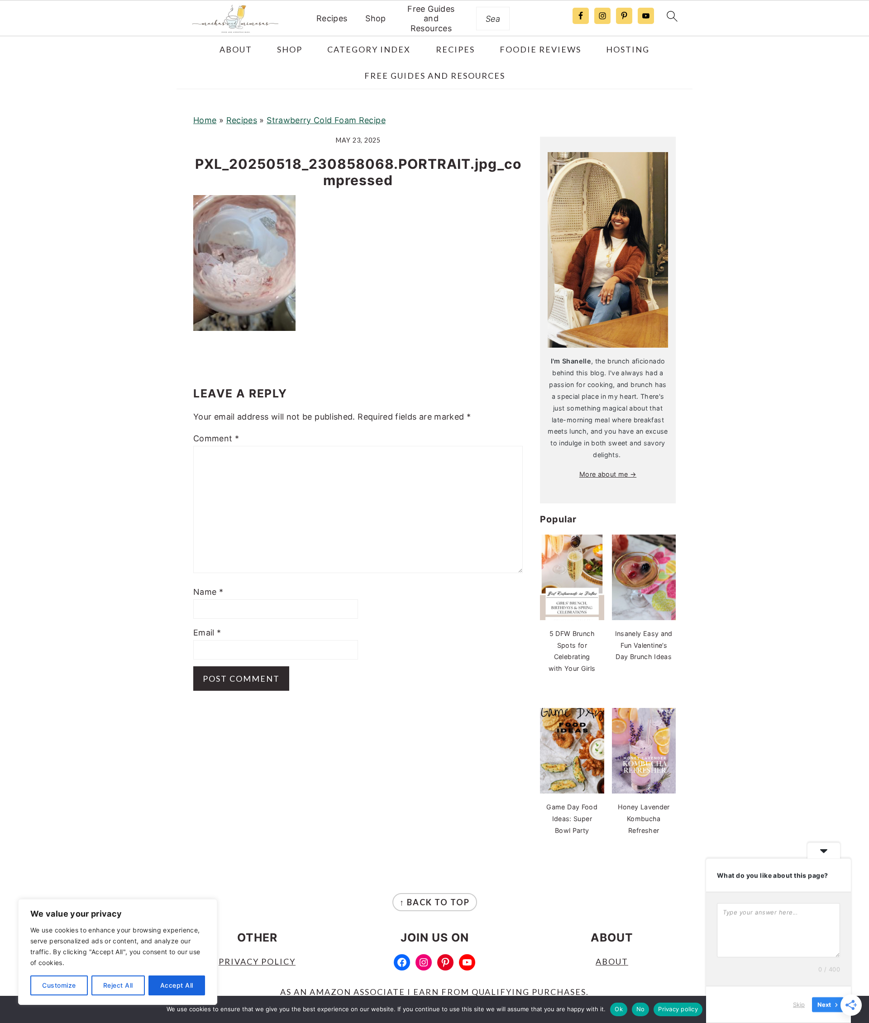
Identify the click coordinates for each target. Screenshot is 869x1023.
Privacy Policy (257, 961)
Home (204, 120)
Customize (59, 985)
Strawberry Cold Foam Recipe (326, 120)
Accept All (176, 985)
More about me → (607, 474)
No (640, 1009)
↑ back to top (435, 902)
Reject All (118, 985)
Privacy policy (678, 1009)
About (612, 961)
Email (207, 632)
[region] (117, 952)
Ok (619, 1009)
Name (208, 592)
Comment (216, 438)
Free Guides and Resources (430, 18)
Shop (375, 18)
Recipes (332, 18)
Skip (799, 1004)
